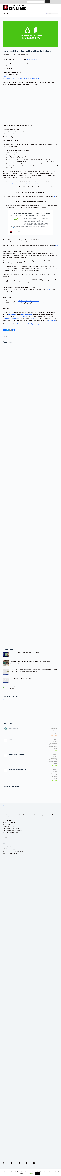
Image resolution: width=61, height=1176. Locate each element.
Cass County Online (31, 59)
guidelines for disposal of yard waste (28, 301)
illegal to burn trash (26, 314)
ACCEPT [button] (37, 1173)
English (49, 13)
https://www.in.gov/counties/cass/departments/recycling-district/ (21, 78)
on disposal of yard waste (43, 303)
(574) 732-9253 (7, 76)
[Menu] (57, 7)
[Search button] (56, 336)
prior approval (52, 320)
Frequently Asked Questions (21, 54)
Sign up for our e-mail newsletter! (18, 1)
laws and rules (12, 314)
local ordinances (34, 318)
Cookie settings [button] (29, 1173)
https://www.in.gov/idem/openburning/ (28, 324)
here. (36, 282)
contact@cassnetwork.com (10, 832)
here (55, 196)
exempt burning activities (21, 316)
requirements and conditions (11, 318)
